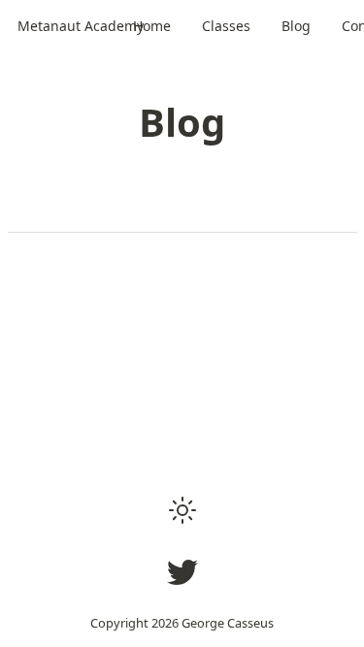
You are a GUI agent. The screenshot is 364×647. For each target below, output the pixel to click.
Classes (226, 25)
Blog (296, 25)
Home (152, 25)
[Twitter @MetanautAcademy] (182, 572)
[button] (182, 510)
